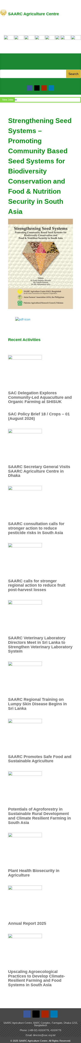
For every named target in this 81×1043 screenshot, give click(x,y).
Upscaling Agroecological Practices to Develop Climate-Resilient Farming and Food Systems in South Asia (36, 978)
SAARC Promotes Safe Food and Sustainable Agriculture (39, 758)
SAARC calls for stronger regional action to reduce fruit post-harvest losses (36, 585)
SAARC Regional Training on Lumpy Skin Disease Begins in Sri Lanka (37, 704)
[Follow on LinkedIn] (51, 88)
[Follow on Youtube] (44, 88)
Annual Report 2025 (27, 923)
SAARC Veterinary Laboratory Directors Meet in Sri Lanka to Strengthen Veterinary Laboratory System (40, 644)
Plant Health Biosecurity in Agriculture (33, 872)
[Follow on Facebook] (29, 88)
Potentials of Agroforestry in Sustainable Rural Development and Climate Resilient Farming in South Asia (39, 816)
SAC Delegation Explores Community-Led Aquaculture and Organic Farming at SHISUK (40, 397)
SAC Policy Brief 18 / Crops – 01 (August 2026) (39, 416)
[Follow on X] (37, 88)
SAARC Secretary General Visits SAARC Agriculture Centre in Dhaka (39, 471)
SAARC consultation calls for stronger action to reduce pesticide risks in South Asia (36, 528)
